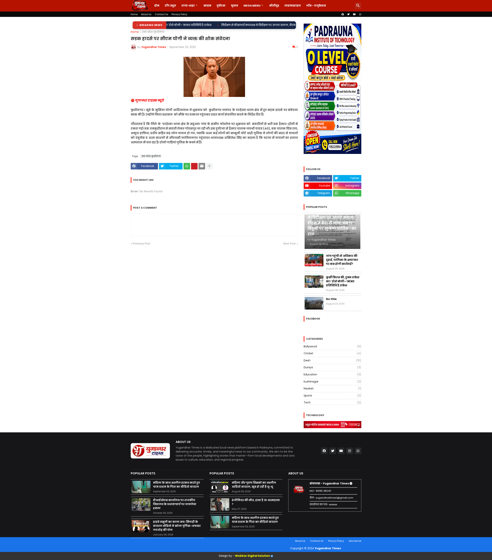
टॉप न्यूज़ (170, 5)
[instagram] (349, 451)
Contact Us (161, 14)
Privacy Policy (179, 14)
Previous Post (141, 243)
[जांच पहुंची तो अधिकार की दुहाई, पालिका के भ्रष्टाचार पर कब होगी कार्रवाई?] (314, 260)
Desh (332, 360)
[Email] (202, 166)
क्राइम (207, 5)
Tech (332, 402)
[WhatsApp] (187, 166)
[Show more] (209, 166)
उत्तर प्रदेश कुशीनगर (153, 32)
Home (134, 14)
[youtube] (354, 14)
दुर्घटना (221, 5)
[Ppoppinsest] (194, 166)
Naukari (332, 388)
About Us (146, 14)
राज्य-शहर (188, 5)
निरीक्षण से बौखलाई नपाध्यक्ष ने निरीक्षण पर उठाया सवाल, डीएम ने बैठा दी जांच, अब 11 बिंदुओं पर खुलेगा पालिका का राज (252, 25)
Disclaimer (355, 541)
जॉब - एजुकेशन (316, 5)
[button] (358, 5)
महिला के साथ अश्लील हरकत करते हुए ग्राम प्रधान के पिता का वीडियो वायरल (176, 485)
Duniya (332, 367)
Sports (332, 395)
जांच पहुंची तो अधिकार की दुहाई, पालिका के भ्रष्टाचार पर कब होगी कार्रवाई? (342, 260)
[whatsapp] (360, 14)
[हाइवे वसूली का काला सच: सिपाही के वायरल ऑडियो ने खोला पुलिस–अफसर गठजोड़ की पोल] (141, 526)
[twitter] (348, 14)
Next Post (289, 243)
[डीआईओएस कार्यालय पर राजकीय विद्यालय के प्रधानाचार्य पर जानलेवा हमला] (141, 504)
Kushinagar (332, 381)
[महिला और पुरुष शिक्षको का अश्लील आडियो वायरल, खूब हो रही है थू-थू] (219, 487)
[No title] (314, 303)
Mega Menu (252, 5)
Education (332, 374)
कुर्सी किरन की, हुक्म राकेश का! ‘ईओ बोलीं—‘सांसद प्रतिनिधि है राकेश (342, 281)
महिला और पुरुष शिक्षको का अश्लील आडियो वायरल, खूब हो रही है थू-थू (254, 485)
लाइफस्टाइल (292, 5)
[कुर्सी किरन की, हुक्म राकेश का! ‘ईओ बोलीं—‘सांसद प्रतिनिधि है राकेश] (314, 281)
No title (331, 299)
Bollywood (332, 346)
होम (156, 5)
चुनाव (234, 5)
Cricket (332, 353)
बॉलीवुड (274, 5)
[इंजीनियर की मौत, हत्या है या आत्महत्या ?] (219, 504)
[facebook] (343, 14)
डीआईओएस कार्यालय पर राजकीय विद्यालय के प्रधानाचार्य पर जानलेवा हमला (174, 504)
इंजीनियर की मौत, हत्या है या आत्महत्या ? (256, 502)
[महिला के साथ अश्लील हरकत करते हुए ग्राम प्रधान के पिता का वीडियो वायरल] (141, 487)
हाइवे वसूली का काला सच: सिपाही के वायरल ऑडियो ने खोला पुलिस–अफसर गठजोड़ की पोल (177, 526)
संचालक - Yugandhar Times (330, 483)
